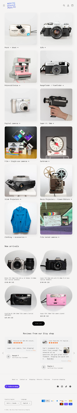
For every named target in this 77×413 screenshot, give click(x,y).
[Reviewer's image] (67, 352)
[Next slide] (73, 353)
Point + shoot (10, 47)
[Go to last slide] (3, 353)
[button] (4, 5)
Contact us (23, 379)
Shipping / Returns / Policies (39, 379)
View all (38, 323)
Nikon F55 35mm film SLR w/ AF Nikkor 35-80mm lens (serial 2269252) (20, 278)
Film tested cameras (48, 237)
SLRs (42, 47)
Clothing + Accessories (15, 237)
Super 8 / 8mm (46, 123)
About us (15, 379)
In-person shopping (58, 379)
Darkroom (43, 161)
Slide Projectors (12, 199)
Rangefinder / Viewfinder (51, 85)
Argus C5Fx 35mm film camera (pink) (52, 313)
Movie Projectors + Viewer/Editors (55, 199)
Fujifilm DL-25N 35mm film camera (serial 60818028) (19, 314)
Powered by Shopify (24, 409)
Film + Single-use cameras (16, 161)
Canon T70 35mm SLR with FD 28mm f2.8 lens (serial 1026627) (54, 278)
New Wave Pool (14, 409)
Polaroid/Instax (11, 85)
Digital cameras (11, 123)
